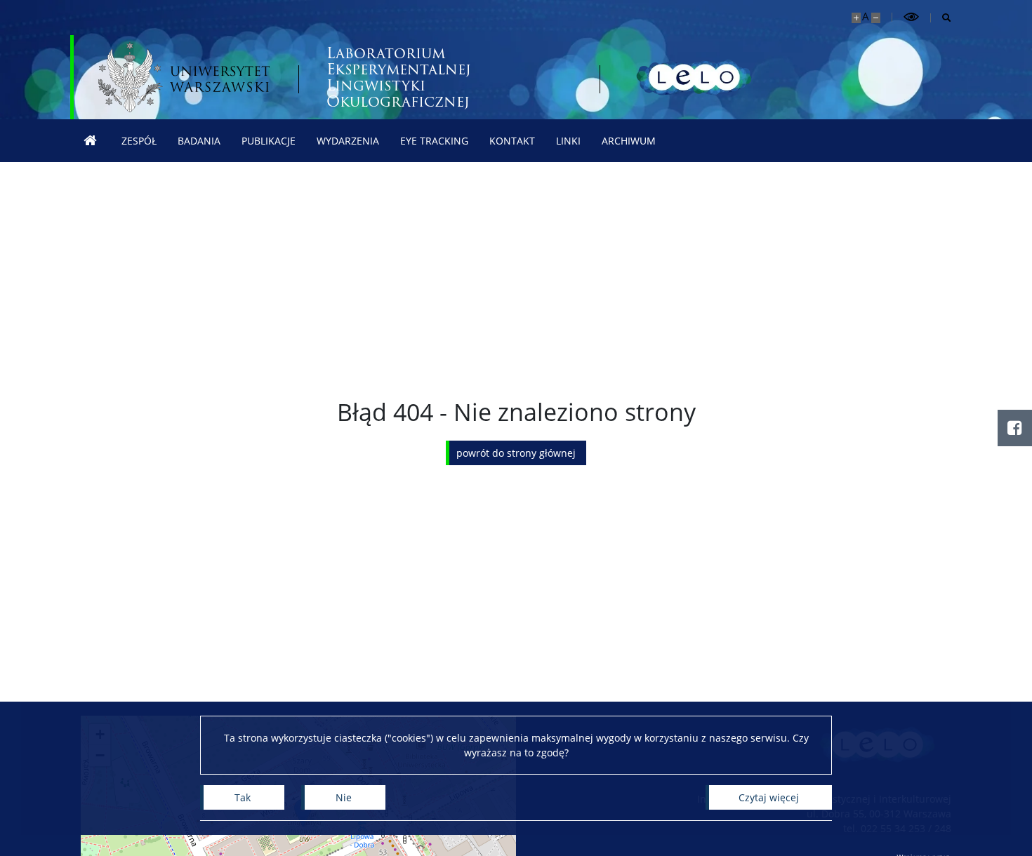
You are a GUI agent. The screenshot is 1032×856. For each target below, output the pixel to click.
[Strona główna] (90, 140)
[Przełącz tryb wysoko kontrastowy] (911, 17)
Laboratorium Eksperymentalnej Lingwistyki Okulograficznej (398, 77)
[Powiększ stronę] (856, 18)
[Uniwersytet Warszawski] (184, 77)
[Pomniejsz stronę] (875, 18)
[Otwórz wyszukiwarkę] (941, 17)
